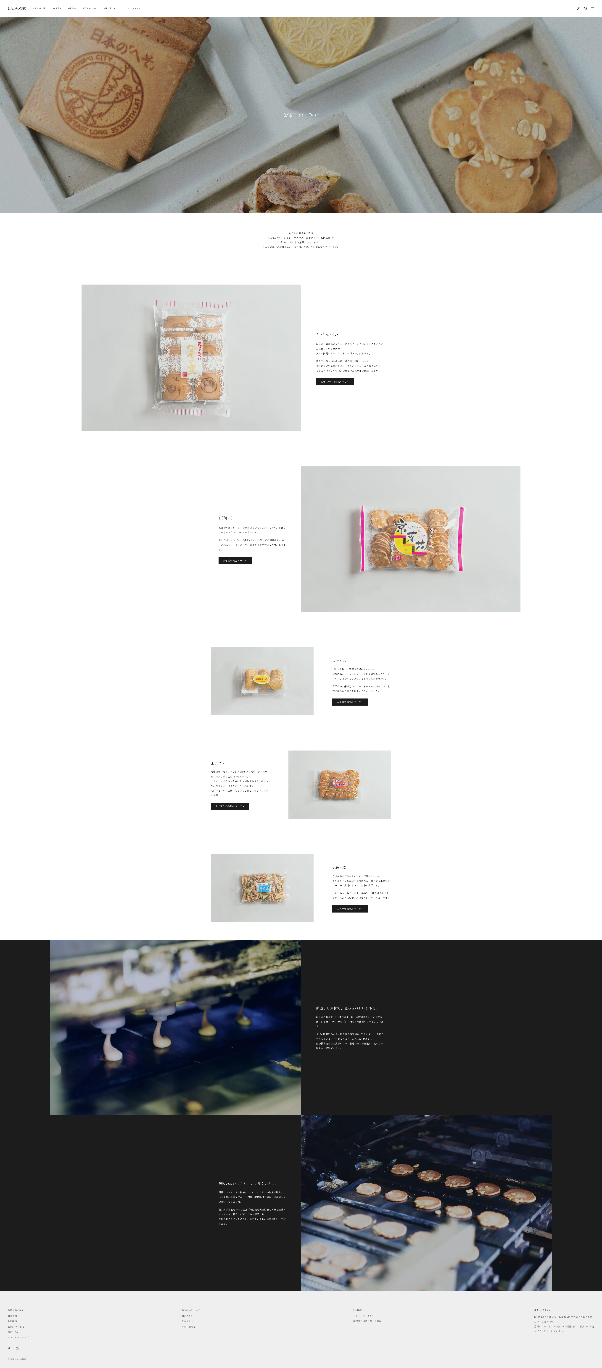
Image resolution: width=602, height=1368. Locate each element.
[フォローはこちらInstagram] (17, 1348)
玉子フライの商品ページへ (229, 806)
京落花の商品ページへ (235, 561)
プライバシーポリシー (365, 1315)
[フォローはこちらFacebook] (9, 1348)
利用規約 (358, 1310)
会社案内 (72, 8)
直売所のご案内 (89, 8)
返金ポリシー (189, 1321)
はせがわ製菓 (20, 1359)
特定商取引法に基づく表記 (367, 1321)
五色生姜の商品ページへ (350, 909)
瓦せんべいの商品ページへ (335, 382)
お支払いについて (191, 1310)
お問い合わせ (109, 8)
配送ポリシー (189, 1315)
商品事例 (57, 8)
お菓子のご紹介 (40, 8)
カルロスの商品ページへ (350, 702)
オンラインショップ (131, 8)
